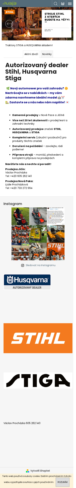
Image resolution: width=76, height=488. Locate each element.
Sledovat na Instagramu (40, 265)
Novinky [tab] (47, 54)
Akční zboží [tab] (31, 54)
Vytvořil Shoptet (40, 470)
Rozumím (63, 482)
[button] (7, 23)
